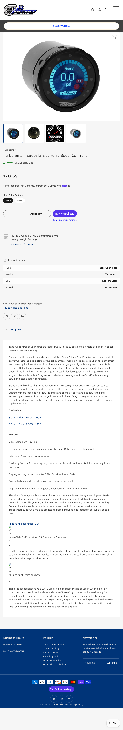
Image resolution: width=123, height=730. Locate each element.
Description (14, 329)
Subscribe (112, 663)
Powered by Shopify (74, 704)
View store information (22, 244)
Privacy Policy (51, 648)
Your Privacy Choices (54, 664)
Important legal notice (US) (24, 524)
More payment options (65, 220)
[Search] (92, 9)
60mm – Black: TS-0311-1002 (25, 417)
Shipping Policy (51, 656)
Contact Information (54, 644)
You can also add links (15, 308)
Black (8, 200)
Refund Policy (51, 652)
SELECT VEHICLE (61, 26)
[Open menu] (116, 9)
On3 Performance (55, 704)
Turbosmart (9, 150)
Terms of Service (52, 660)
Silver (20, 200)
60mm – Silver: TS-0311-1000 (25, 424)
